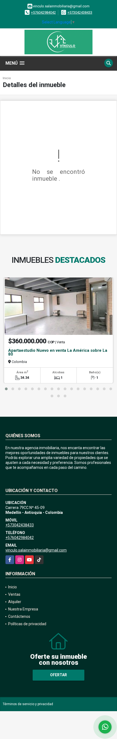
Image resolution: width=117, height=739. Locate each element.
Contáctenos (19, 616)
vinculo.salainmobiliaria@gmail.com (36, 550)
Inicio (7, 78)
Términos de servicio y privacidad (28, 704)
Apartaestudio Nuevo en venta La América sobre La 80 (57, 352)
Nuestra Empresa (23, 609)
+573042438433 (79, 12)
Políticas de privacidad (27, 624)
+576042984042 (43, 12)
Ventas (14, 594)
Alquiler (14, 602)
